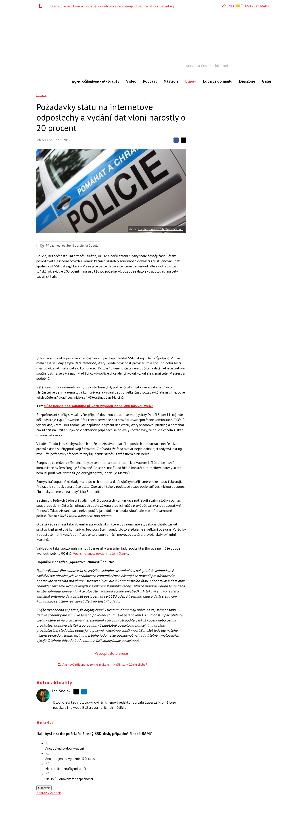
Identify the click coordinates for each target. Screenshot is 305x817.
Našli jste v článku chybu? (130, 665)
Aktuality (111, 81)
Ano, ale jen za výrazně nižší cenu (70, 758)
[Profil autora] (43, 695)
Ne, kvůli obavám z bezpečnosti (69, 779)
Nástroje (171, 81)
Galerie (268, 81)
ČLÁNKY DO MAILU (255, 6)
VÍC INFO (229, 6)
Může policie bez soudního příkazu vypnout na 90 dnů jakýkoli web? (98, 406)
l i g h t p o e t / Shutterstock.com (160, 229)
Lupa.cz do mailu (217, 81)
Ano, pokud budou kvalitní (64, 748)
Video (131, 81)
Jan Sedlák (44, 140)
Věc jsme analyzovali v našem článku (100, 553)
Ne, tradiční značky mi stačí (65, 768)
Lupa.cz (41, 95)
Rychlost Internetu (76, 81)
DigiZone (247, 81)
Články (90, 81)
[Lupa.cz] (41, 6)
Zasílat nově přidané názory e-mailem (83, 665)
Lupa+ (190, 81)
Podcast (150, 81)
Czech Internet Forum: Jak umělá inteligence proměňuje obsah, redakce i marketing (112, 6)
